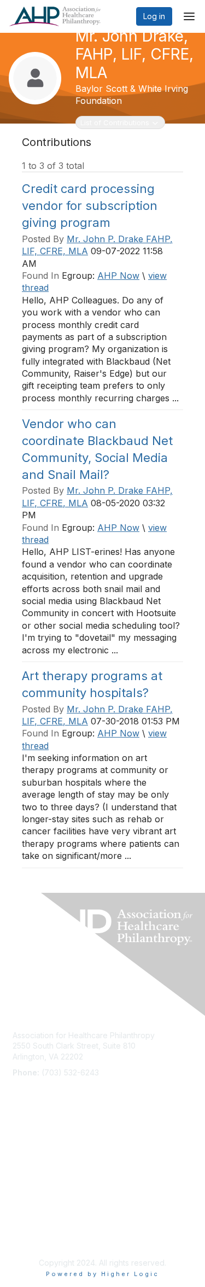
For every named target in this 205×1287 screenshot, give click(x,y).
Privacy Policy (38, 1235)
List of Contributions (114, 122)
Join (20, 1138)
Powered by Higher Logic (102, 1274)
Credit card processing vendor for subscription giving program (89, 206)
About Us (29, 1214)
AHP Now (118, 275)
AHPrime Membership (51, 1148)
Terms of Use (37, 1225)
